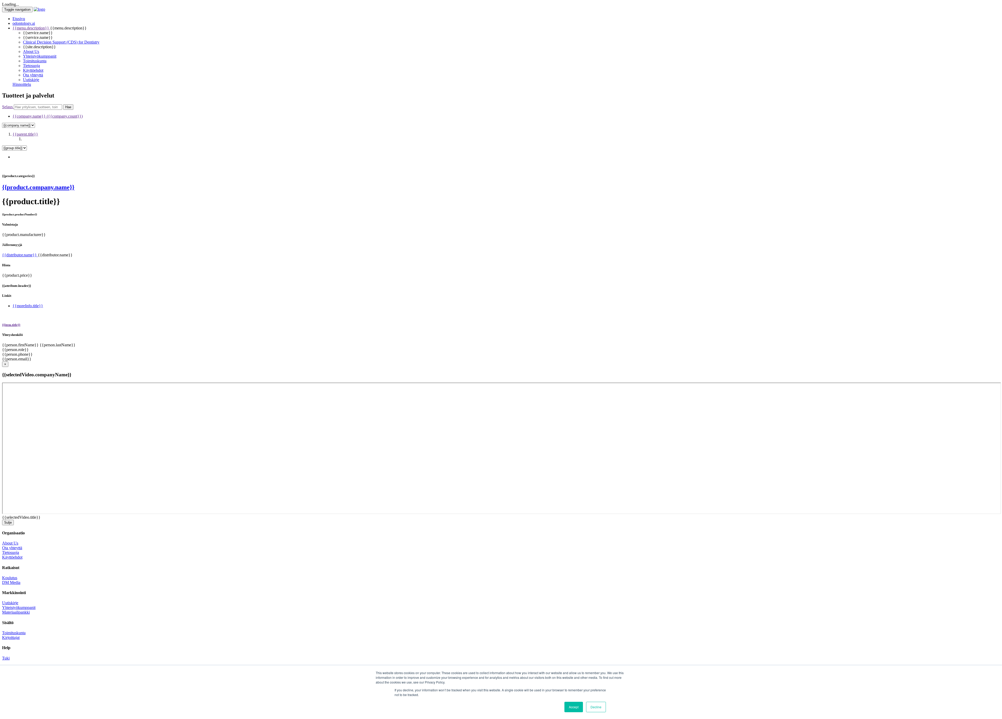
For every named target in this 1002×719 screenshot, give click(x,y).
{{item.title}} (11, 325)
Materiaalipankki (16, 612)
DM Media (11, 582)
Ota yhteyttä (33, 75)
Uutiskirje (31, 79)
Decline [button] (596, 707)
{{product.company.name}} (38, 187)
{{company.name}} (48, 116)
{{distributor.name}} (20, 255)
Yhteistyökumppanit (39, 56)
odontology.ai (24, 23)
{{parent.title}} (25, 134)
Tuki (6, 658)
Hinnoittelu (22, 84)
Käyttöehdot (33, 70)
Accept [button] (573, 707)
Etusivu (19, 18)
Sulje (8, 522)
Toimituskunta (34, 61)
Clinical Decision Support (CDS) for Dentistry (61, 42)
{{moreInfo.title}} (28, 306)
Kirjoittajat (11, 637)
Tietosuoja (31, 65)
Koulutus (9, 578)
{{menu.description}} (31, 28)
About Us (31, 51)
